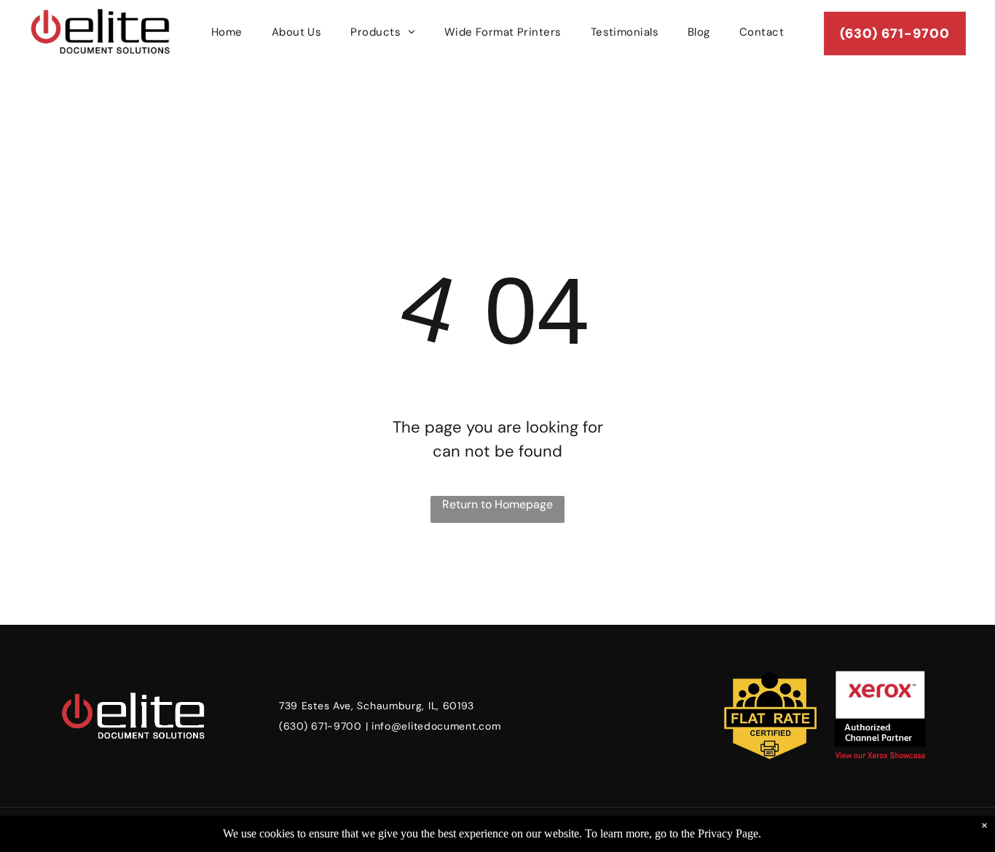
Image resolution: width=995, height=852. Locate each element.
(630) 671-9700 (320, 726)
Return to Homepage (497, 504)
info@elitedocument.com (435, 726)
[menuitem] (227, 32)
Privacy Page (728, 833)
